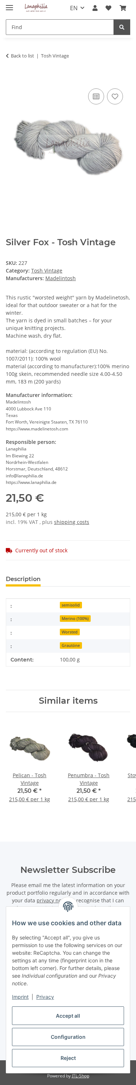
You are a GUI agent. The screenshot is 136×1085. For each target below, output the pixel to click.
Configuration (68, 1037)
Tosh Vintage (46, 270)
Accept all (68, 1016)
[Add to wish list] (115, 96)
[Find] (122, 27)
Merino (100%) (75, 618)
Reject (68, 1058)
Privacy (45, 997)
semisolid (71, 605)
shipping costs (71, 521)
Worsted (70, 632)
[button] (95, 8)
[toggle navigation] (9, 4)
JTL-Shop (80, 1076)
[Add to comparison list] (96, 96)
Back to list (22, 55)
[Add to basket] (11, 79)
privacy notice (53, 900)
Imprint (20, 997)
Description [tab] (23, 579)
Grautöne (71, 645)
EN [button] (74, 8)
